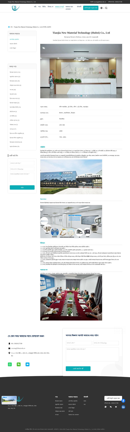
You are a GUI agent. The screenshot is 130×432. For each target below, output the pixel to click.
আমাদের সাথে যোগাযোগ (69, 8)
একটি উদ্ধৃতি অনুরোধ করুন (90, 8)
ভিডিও (44, 7)
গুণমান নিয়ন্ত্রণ (13, 48)
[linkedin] (123, 407)
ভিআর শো (50, 7)
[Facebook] (123, 401)
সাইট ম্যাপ (70, 411)
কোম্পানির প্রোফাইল (14, 39)
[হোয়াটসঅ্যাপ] (12, 366)
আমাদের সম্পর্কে (59, 7)
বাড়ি (35, 7)
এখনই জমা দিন (77, 369)
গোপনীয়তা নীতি (28, 429)
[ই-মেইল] (30, 366)
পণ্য (39, 7)
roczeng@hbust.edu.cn (18, 348)
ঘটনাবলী (79, 7)
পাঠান (22, 188)
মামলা (85, 401)
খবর (84, 404)
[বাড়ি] (15, 8)
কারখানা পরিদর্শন (13, 43)
